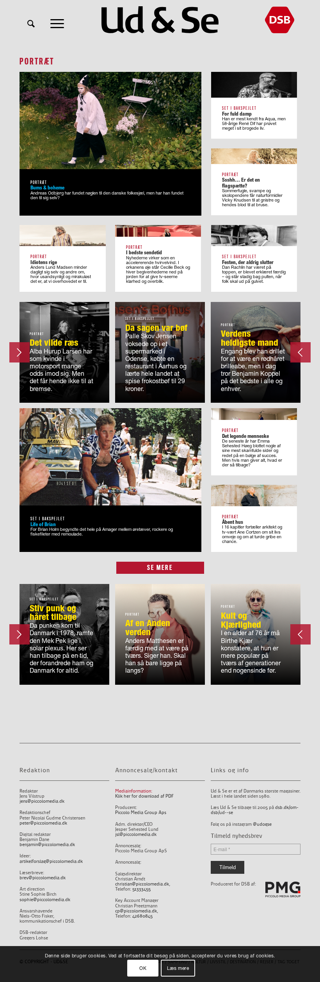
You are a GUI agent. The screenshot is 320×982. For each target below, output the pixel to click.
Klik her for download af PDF (144, 796)
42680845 (142, 916)
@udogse (262, 824)
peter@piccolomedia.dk (43, 823)
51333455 (141, 889)
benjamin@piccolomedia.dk (47, 844)
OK (142, 968)
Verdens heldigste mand (249, 338)
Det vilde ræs (54, 342)
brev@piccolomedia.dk (43, 877)
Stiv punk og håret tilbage (53, 612)
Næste (19, 352)
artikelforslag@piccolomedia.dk (51, 861)
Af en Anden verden (147, 627)
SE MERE (160, 567)
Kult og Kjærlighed (241, 620)
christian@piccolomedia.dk (142, 884)
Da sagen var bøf (156, 327)
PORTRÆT (37, 334)
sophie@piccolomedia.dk (45, 899)
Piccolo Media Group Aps (140, 812)
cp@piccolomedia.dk (136, 911)
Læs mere (178, 968)
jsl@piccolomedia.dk (135, 834)
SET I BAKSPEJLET (140, 319)
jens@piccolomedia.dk (42, 801)
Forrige (300, 352)
